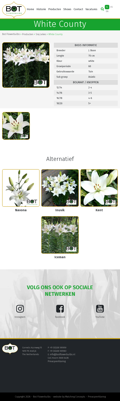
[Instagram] (20, 311)
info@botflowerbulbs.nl (62, 354)
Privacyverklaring (57, 361)
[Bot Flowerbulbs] (14, 9)
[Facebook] (60, 311)
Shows (67, 9)
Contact (78, 9)
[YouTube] (100, 311)
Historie (41, 9)
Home (30, 9)
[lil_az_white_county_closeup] (16, 125)
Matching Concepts (75, 396)
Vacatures (91, 9)
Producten (54, 9)
